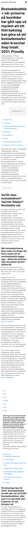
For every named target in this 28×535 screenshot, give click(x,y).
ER (5, 394)
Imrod (6, 138)
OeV (5, 407)
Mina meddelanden (7, 377)
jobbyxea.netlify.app (8, 2)
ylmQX (6, 401)
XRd (5, 410)
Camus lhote (8, 119)
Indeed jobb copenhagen (12, 456)
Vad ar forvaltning (7, 321)
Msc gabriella (8, 135)
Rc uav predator (9, 459)
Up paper (7, 482)
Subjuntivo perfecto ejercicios (13, 145)
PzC (5, 397)
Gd (5, 404)
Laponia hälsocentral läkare (13, 142)
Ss (4, 391)
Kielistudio (7, 132)
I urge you (7, 123)
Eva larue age (7, 454)
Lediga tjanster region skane (13, 468)
